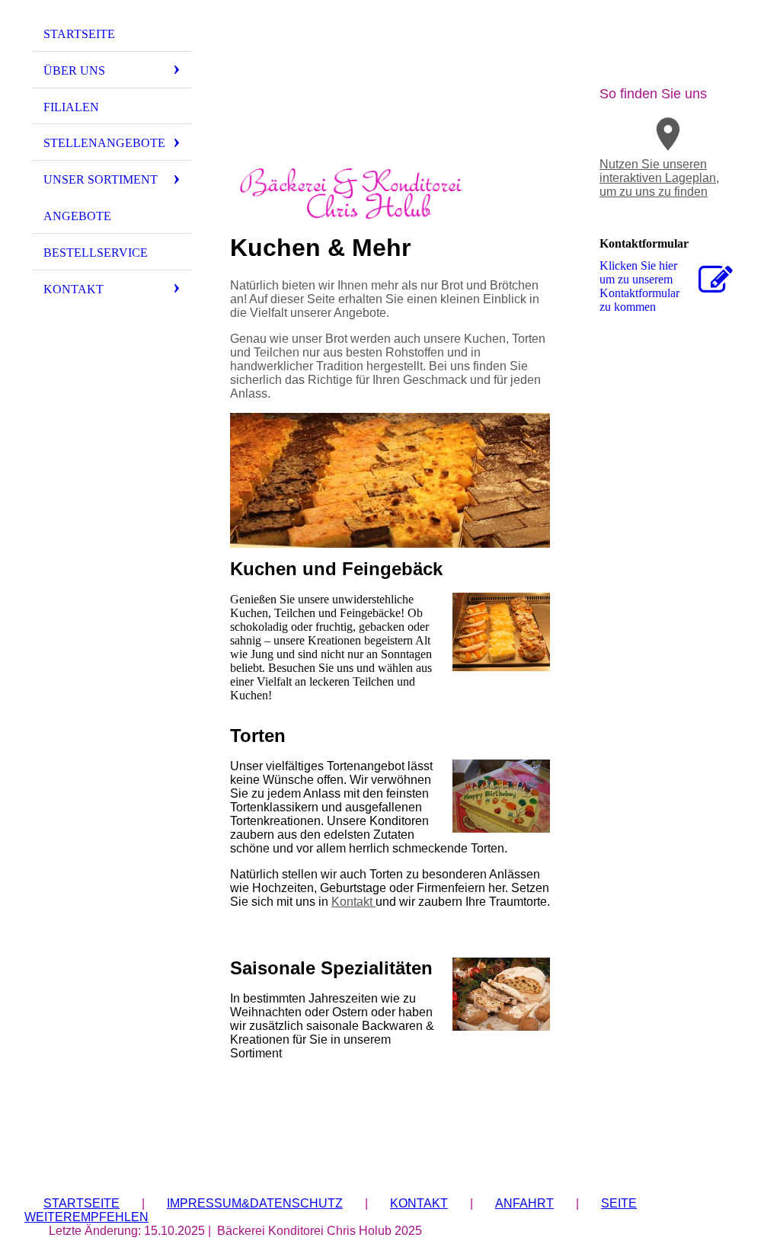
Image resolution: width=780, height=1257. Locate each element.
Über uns (74, 70)
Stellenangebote (104, 142)
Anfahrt (524, 1203)
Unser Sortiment (100, 179)
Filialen (71, 107)
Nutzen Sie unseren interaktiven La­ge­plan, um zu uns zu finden (659, 178)
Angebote (77, 216)
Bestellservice (95, 252)
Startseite (79, 33)
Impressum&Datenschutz (255, 1203)
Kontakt (73, 289)
